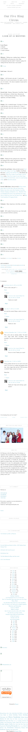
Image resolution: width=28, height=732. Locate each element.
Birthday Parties (17, 715)
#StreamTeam (3, 713)
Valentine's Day (9, 729)
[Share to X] (18, 271)
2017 (13, 581)
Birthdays (25, 715)
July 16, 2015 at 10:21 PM (16, 285)
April (14, 624)
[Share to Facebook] (20, 271)
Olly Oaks (18, 258)
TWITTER (3, 265)
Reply (5, 290)
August (13, 592)
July (14, 594)
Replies (7, 293)
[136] (2, 41)
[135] (2, 216)
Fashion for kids (4, 719)
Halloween (2, 720)
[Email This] (15, 271)
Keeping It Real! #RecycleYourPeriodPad (15, 614)
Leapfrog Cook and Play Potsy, (12, 172)
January (14, 629)
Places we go (20, 726)
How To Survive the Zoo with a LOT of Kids (15, 611)
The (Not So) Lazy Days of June (15, 612)
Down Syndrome (14, 717)
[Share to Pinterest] (21, 271)
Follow (2, 510)
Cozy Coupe (13, 171)
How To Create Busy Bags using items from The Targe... (14, 599)
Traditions (2, 729)
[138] (2, 207)
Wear (12, 3)
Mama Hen (6, 361)
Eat (5, 3)
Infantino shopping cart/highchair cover (9, 191)
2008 (13, 641)
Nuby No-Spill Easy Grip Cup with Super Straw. (11, 195)
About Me (14, 1)
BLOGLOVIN (21, 265)
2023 (13, 570)
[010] (2, 155)
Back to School (8, 715)
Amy (5, 309)
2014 (13, 631)
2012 (13, 634)
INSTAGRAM (14, 265)
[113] (2, 183)
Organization (3, 726)
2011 (13, 636)
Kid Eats (15, 720)
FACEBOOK (8, 265)
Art (23, 713)
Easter (26, 717)
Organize (21, 3)
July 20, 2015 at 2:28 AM (14, 297)
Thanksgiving (17, 727)
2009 (13, 639)
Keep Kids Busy (9, 720)
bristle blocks (12, 178)
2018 (13, 579)
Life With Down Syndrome (14, 5)
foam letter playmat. (11, 179)
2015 (13, 584)
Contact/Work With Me (14, 7)
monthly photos (15, 272)
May (14, 622)
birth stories (15, 729)
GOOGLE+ (3, 267)
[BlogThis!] (17, 271)
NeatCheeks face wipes (20, 193)
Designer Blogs (18, 731)
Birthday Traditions (14, 596)
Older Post (4, 417)
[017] (2, 88)
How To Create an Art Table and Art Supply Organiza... (14, 604)
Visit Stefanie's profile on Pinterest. (8, 533)
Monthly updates (4, 724)
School (24, 726)
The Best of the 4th (15, 617)
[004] (2, 113)
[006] (2, 165)
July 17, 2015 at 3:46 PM (15, 361)
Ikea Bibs (22, 190)
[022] (2, 134)
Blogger (16, 704)
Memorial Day (25, 722)
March (13, 626)
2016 (13, 582)
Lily (20, 722)
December (14, 586)
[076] (2, 75)
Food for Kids (13, 719)
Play (23, 1)
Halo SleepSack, (16, 190)
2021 (13, 574)
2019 (13, 577)
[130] (2, 200)
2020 (13, 576)
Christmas (2, 717)
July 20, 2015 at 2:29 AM (14, 321)
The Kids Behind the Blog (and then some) (10, 556)
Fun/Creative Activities (23, 719)
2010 (13, 637)
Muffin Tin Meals (15, 609)
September (14, 591)
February (14, 627)
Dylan (22, 717)
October (14, 589)
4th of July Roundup (14, 619)
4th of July (9, 713)
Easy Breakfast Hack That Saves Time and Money (15, 602)
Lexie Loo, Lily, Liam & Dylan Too (16, 295)
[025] (2, 244)
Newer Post (24, 417)
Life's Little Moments (5, 559)
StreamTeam (10, 727)
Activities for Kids (17, 713)
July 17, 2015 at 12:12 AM (13, 309)
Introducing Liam (4, 553)
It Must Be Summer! (14, 616)
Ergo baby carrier (8, 190)
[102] (2, 230)
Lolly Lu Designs (9, 258)
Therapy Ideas (24, 727)
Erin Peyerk (7, 285)
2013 (13, 633)
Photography (14, 726)
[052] (2, 254)
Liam (7, 272)
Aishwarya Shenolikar (9, 332)
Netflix (11, 724)
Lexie (14, 722)
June (14, 621)
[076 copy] (3, 66)
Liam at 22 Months (15, 607)
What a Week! (15, 601)
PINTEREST (8, 267)
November (14, 587)
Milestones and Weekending (15, 606)
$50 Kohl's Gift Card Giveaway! (8, 550)
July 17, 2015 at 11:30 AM (20, 332)
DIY (7, 717)
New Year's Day (16, 724)
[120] (2, 54)
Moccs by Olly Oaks (8, 188)
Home (4, 1)
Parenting (8, 726)
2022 (13, 572)
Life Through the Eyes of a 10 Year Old (15, 597)
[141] (2, 101)
